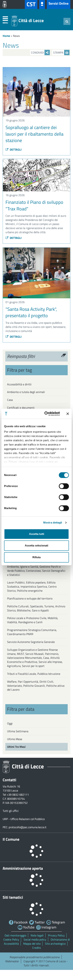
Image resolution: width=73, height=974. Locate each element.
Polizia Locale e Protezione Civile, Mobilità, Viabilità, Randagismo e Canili (32, 620)
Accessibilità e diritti (19, 384)
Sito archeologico (55, 943)
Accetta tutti (36, 533)
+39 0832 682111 (18, 794)
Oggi (10, 723)
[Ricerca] (66, 21)
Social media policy (35, 939)
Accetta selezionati (36, 545)
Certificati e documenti (21, 407)
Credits (36, 948)
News (16, 36)
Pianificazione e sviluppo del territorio (29, 598)
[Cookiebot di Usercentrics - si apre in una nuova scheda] (45, 413)
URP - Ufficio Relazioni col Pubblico (24, 819)
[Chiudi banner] (67, 413)
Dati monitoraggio (15, 935)
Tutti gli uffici (11, 811)
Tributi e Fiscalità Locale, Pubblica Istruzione (33, 674)
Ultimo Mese (14, 739)
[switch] (64, 486)
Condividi (37, 52)
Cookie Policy (11, 939)
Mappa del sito (32, 943)
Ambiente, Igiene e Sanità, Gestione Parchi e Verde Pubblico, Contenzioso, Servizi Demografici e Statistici (36, 570)
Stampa (58, 52)
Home (6, 36)
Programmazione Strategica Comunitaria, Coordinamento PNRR (32, 632)
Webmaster (12, 961)
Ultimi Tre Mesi (16, 747)
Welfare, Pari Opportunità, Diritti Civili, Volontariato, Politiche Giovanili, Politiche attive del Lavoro (35, 685)
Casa (10, 400)
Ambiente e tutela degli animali (26, 392)
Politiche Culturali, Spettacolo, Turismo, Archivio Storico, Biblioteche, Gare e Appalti (36, 608)
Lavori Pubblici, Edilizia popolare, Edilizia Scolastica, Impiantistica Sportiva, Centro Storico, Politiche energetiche (32, 586)
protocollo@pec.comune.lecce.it (27, 827)
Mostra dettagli (52, 522)
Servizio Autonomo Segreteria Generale (31, 642)
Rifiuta (36, 557)
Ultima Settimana (17, 731)
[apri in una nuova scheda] (5, 4)
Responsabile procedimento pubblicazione (35, 957)
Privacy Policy (56, 935)
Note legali (37, 935)
